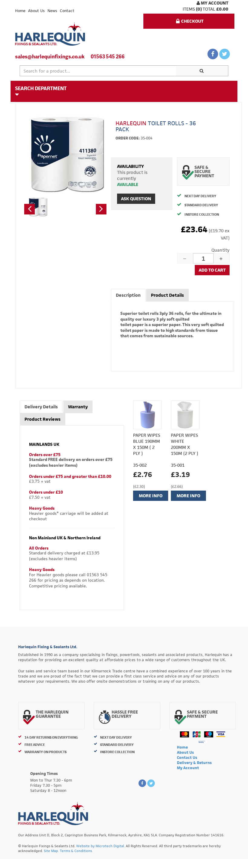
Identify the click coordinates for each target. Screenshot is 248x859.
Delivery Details (41, 407)
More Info (150, 495)
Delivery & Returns (194, 762)
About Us (36, 10)
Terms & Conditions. (76, 850)
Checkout (192, 21)
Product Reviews (42, 419)
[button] (29, 209)
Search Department (41, 88)
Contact (67, 10)
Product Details (167, 295)
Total (209, 9)
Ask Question (136, 198)
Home (20, 10)
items (189, 9)
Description (128, 295)
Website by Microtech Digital (100, 846)
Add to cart (212, 270)
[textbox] (98, 71)
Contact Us (187, 757)
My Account (214, 3)
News (52, 10)
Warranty (78, 407)
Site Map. (51, 850)
